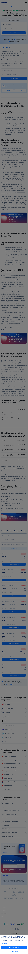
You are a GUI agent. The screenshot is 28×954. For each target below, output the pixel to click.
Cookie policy (21, 941)
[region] (14, 944)
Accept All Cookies (14, 947)
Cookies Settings (14, 951)
